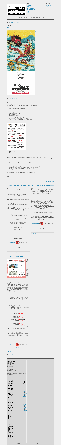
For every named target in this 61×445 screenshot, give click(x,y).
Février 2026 (24, 391)
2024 (9, 29)
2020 (11, 379)
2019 (9, 379)
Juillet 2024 (24, 413)
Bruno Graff (12, 22)
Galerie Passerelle (18, 245)
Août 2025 (24, 399)
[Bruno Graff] (16, 9)
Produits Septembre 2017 (11, 431)
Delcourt (9, 389)
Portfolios (48, 7)
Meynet (16, 98)
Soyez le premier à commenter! (50, 181)
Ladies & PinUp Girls (14, 252)
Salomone (9, 436)
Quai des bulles (10, 432)
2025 (9, 381)
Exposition (9, 252)
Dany (15, 354)
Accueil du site (29, 5)
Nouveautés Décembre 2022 (10, 406)
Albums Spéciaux (48, 5)
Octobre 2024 (24, 408)
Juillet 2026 (24, 386)
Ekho (9, 393)
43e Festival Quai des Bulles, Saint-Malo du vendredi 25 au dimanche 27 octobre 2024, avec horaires (29, 101)
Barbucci (9, 388)
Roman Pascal (11, 433)
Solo (12, 436)
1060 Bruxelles (18, 246)
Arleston (9, 387)
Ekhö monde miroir (10, 394)
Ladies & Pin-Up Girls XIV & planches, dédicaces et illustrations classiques (42, 186)
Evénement (17, 22)
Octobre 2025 (24, 397)
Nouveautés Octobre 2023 (10, 408)
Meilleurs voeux (10, 27)
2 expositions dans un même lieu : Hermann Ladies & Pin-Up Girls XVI (18, 186)
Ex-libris (47, 6)
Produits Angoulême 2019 (10, 417)
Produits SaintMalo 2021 (11, 429)
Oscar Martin (10, 411)
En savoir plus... (37, 31)
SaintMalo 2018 (10, 435)
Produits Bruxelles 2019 (10, 425)
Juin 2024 (24, 416)
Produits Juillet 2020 (10, 427)
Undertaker (9, 437)
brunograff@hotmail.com (11, 242)
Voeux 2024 (29, 6)
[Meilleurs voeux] (21, 62)
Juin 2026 (24, 388)
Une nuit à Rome (10, 438)
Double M (10, 391)
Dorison (12, 389)
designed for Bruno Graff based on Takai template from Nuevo (44, 443)
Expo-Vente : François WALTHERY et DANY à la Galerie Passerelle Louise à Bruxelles (18, 255)
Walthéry (13, 354)
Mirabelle (9, 404)
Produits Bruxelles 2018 (11, 422)
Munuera (13, 404)
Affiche (11, 381)
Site (14, 22)
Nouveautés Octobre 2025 (10, 410)
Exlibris (10, 396)
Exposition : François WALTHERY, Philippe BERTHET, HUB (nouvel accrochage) (31, 8)
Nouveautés (29, 11)
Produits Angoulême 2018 (10, 414)
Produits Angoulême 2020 (10, 420)
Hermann (9, 398)
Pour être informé (30, 12)
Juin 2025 (24, 402)
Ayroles (12, 387)
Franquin (9, 397)
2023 (12, 380)
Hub (12, 398)
